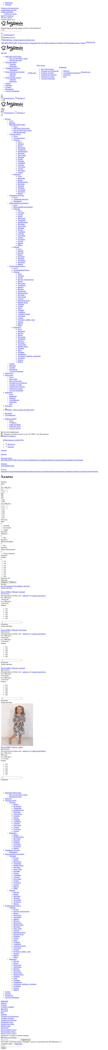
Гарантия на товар (7, 1024)
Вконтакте (9, 3)
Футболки (94, 471)
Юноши (20, 251)
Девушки (21, 213)
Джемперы (17, 471)
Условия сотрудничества (9, 1016)
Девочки (21, 144)
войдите (26, 596)
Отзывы (4, 1005)
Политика (4, 1011)
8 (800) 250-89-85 (7, 12)
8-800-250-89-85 (15, 425)
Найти (3, 1048)
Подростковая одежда (21, 270)
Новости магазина (10, 1038)
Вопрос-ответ (6, 1026)
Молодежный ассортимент (23, 207)
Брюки (3, 471)
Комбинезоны (26, 471)
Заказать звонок (15, 428)
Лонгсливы (42, 471)
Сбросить (13, 582)
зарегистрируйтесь (39, 596)
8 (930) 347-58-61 (10, 14)
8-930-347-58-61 (15, 426)
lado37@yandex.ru (7, 16)
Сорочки (75, 471)
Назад (11, 121)
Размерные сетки (7, 1022)
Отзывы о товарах (7, 1007)
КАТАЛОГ (5, 1028)
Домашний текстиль (21, 199)
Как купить (13, 379)
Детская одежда (19, 138)
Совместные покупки (8, 1020)
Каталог (12, 123)
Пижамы (49, 471)
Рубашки (61, 471)
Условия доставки (7, 1018)
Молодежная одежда (8, 1032)
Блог (2, 1012)
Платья (55, 471)
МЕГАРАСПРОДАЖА (22, 128)
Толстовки (81, 471)
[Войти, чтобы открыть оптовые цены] (2, 95)
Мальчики (21, 178)
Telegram (8, 4)
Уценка (80, 460)
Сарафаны (68, 471)
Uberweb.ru (19, 1044)
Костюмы (34, 471)
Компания (13, 396)
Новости (4, 1003)
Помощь (4, 1014)
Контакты (4, 1009)
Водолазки (9, 471)
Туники (88, 471)
